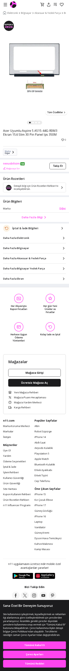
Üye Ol (7, 450)
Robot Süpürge (43, 431)
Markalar (8, 431)
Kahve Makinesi (43, 544)
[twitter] (25, 598)
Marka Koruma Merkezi (16, 426)
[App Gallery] (45, 576)
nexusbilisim (11, 163)
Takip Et (58, 165)
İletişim (7, 437)
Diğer (62, 208)
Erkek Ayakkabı (43, 470)
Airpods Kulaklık (43, 448)
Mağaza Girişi (34, 373)
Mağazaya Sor (13, 168)
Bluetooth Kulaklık (44, 464)
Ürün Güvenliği (11, 483)
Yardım (7, 456)
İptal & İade (9, 466)
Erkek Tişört (41, 475)
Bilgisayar (26, 13)
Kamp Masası (42, 549)
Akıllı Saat (39, 442)
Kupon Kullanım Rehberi (17, 494)
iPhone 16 (40, 516)
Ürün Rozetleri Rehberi (16, 500)
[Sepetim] (42, 5)
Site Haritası (10, 489)
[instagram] (34, 598)
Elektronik (12, 13)
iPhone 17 (40, 505)
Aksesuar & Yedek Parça (47, 13)
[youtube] (43, 598)
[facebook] (16, 598)
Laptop (38, 521)
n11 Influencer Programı (16, 505)
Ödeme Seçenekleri (14, 461)
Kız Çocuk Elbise (43, 500)
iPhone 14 (40, 437)
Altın (36, 426)
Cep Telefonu (42, 481)
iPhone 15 (40, 494)
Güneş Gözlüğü (43, 510)
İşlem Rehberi (11, 472)
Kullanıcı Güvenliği (13, 478)
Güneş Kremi (41, 532)
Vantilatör (40, 527)
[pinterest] (52, 598)
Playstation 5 (41, 453)
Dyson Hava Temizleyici (48, 538)
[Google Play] (22, 576)
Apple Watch (41, 459)
